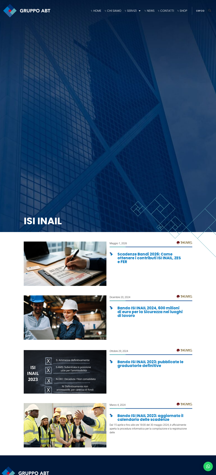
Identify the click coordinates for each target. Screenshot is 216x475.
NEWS (150, 11)
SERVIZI (132, 11)
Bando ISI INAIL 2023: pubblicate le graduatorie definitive (150, 363)
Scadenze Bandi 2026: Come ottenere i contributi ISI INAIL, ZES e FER (149, 258)
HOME (97, 11)
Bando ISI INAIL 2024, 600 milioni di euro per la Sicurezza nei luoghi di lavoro (150, 311)
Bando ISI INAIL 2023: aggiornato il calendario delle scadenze (150, 417)
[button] (204, 10)
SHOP (183, 11)
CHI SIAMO (114, 11)
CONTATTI (167, 11)
